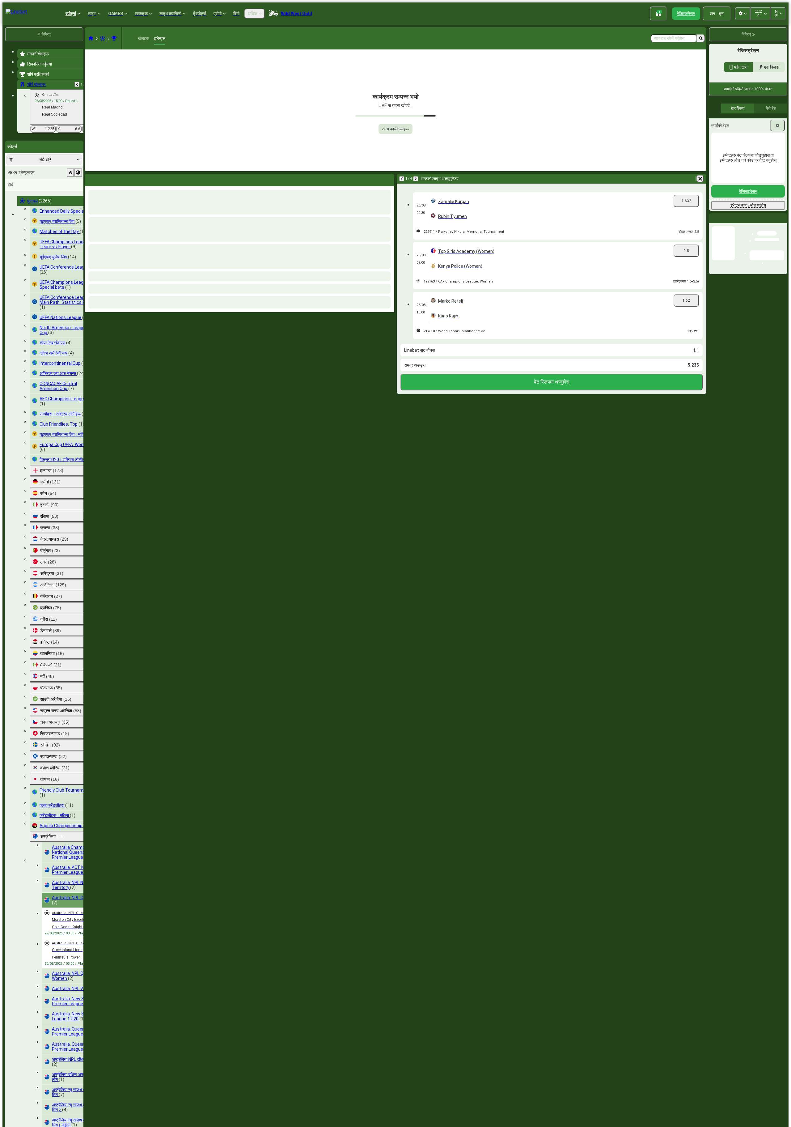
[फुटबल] (102, 38)
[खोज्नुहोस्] (700, 38)
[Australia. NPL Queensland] (114, 38)
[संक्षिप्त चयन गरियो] (70, 172)
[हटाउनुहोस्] (388, 178)
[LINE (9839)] (91, 38)
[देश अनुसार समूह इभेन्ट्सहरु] (78, 172)
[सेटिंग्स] (777, 178)
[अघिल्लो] (76, 84)
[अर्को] (105, 178)
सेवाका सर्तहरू (773, 123)
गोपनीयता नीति (720, 126)
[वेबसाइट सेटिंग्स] (742, 13)
